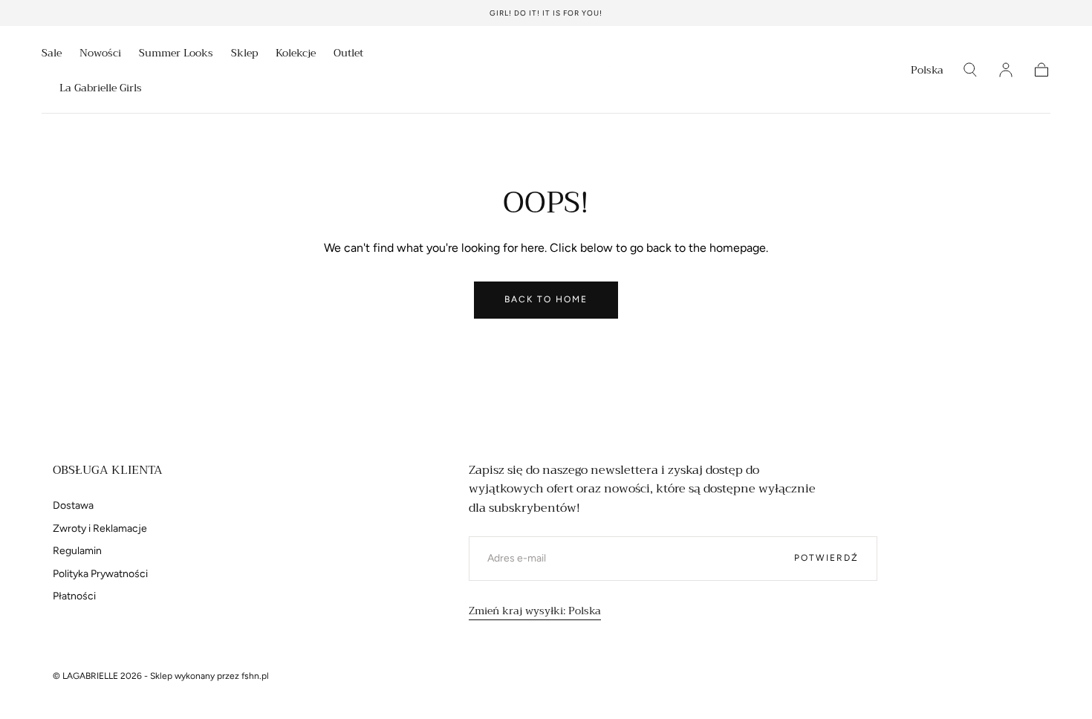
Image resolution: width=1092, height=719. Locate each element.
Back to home (546, 299)
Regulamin (77, 550)
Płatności (74, 596)
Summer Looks (176, 54)
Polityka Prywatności (100, 573)
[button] (927, 72)
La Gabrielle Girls (100, 89)
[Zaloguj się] (1006, 70)
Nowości (100, 54)
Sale (52, 54)
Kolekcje (296, 54)
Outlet (348, 54)
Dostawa (73, 505)
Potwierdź (826, 558)
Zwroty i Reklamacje (100, 528)
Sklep (244, 54)
